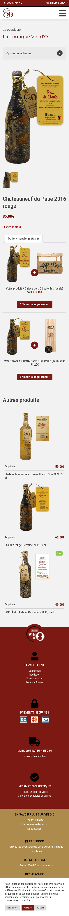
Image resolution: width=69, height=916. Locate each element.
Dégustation (34, 828)
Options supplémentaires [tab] (24, 238)
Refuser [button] (40, 907)
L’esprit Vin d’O (34, 819)
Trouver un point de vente (35, 791)
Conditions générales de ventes (34, 795)
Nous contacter (34, 678)
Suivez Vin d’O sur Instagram (36, 865)
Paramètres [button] (12, 907)
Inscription (34, 674)
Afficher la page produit (34, 304)
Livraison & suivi (34, 682)
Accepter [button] (28, 907)
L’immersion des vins (34, 824)
